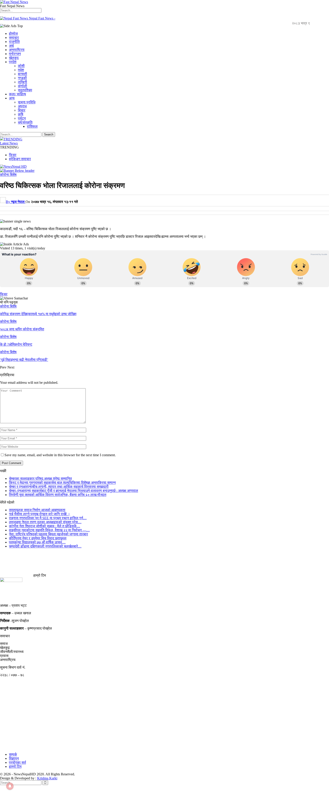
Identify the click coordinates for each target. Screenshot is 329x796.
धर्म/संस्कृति (25, 122)
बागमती (22, 74)
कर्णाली (22, 86)
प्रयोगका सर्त (17, 762)
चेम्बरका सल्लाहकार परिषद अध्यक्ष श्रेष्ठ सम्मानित (40, 478)
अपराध (22, 106)
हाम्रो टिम (15, 766)
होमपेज (13, 33)
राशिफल (32, 126)
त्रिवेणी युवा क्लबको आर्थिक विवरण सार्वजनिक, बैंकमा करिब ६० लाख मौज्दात (57, 495)
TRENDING (13, 139)
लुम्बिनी (22, 82)
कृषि (20, 114)
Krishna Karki (47, 778)
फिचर (12, 155)
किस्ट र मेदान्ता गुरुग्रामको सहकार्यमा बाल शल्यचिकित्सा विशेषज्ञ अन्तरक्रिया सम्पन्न (62, 482)
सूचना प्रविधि (26, 102)
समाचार (14, 37)
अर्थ (11, 46)
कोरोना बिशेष (8, 175)
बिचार (21, 110)
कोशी (21, 66)
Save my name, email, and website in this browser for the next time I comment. (60, 455)
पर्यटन (22, 118)
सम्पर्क (13, 754)
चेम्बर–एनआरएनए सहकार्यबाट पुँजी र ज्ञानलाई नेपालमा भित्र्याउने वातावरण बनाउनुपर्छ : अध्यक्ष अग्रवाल (73, 491)
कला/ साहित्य (17, 94)
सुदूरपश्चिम (25, 90)
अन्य (12, 98)
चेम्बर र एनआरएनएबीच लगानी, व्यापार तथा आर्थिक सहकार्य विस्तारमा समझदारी (59, 487)
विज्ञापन (14, 758)
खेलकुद (14, 58)
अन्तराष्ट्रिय (16, 50)
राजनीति (14, 42)
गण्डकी (22, 78)
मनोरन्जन (15, 54)
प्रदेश (12, 62)
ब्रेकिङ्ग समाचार (20, 159)
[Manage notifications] (9, 786)
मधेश (21, 70)
